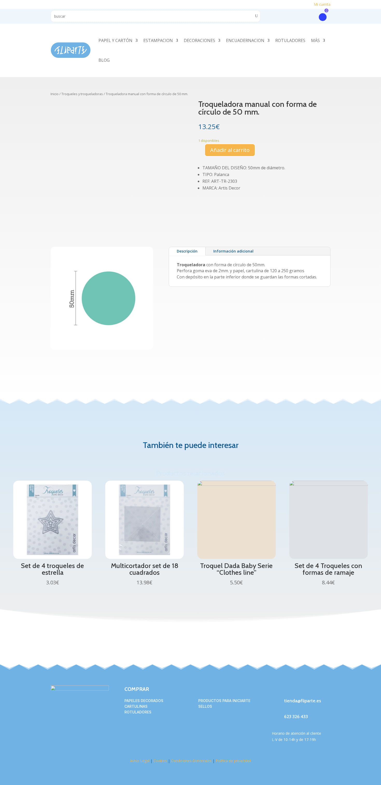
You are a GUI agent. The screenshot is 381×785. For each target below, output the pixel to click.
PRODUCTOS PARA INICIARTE (224, 700)
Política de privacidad (233, 760)
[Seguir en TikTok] (297, 689)
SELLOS (205, 706)
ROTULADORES (137, 712)
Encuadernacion (245, 40)
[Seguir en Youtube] (307, 689)
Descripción (187, 251)
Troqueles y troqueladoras (82, 94)
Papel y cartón (115, 40)
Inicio (55, 94)
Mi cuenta (322, 4)
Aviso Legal (139, 760)
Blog (104, 60)
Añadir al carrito (230, 149)
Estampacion (158, 40)
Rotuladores (290, 40)
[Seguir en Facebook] (276, 689)
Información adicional (233, 251)
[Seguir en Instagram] (286, 689)
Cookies (160, 760)
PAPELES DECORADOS (143, 700)
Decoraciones (199, 40)
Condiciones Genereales (190, 760)
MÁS (315, 40)
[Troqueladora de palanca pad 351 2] (102, 348)
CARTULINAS (135, 706)
